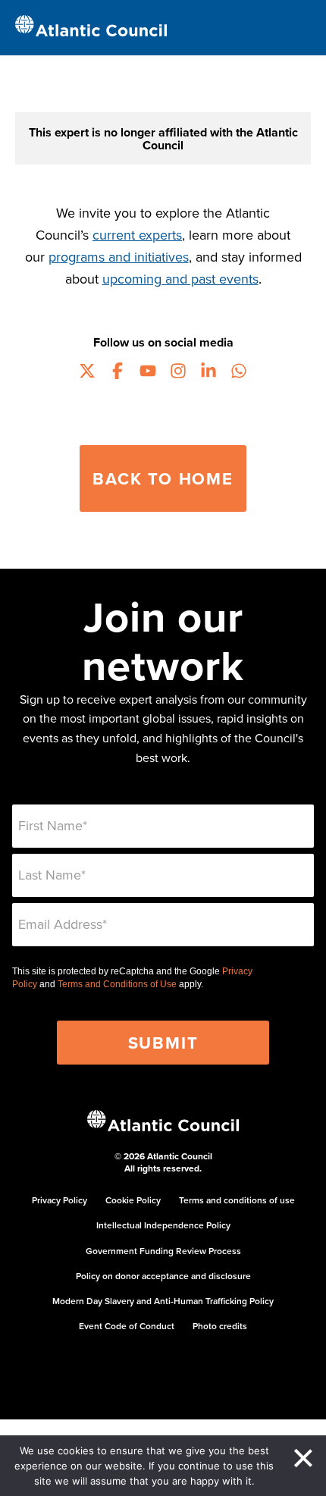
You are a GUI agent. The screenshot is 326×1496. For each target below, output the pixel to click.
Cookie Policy (133, 1199)
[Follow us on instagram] (178, 372)
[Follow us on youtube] (147, 372)
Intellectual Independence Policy (163, 1224)
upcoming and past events (180, 278)
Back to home (163, 478)
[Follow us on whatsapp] (238, 372)
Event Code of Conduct (126, 1325)
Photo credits (220, 1325)
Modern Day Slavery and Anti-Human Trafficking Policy (163, 1300)
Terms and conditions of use (237, 1199)
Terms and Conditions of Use (117, 984)
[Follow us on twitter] (87, 372)
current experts (137, 234)
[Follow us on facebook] (117, 372)
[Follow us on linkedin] (208, 372)
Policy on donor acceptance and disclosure (163, 1275)
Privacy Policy (59, 1199)
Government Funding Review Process (163, 1250)
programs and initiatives (119, 256)
